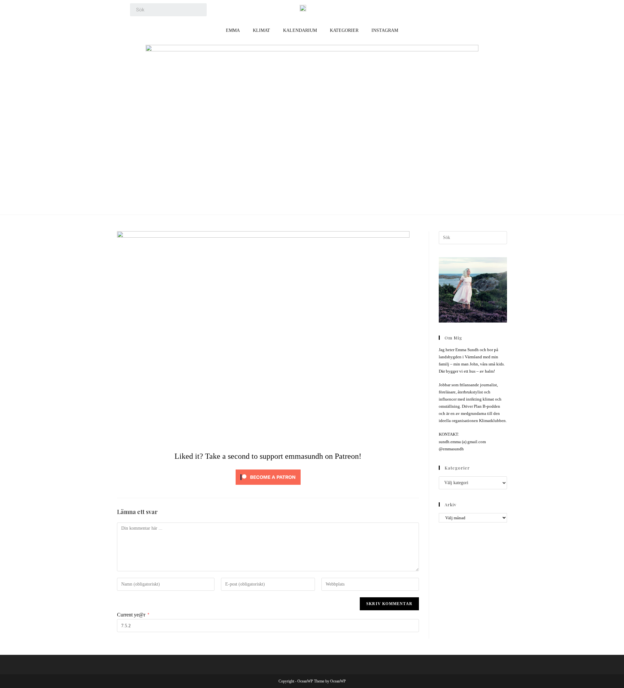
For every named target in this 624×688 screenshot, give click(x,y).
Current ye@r (133, 614)
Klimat (261, 30)
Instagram (384, 30)
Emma (233, 30)
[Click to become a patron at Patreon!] (268, 476)
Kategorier (344, 30)
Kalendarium (300, 30)
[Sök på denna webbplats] (473, 237)
